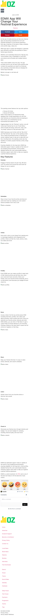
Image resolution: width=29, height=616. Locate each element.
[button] (7, 32)
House (3, 572)
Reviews (4, 558)
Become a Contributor (8, 537)
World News (5, 551)
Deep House (5, 590)
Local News (5, 548)
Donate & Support (7, 533)
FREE (19, 474)
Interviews (5, 561)
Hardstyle (4, 586)
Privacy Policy (6, 540)
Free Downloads (6, 564)
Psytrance (4, 597)
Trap (3, 607)
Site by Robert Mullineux (7, 614)
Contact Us (5, 543)
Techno (4, 603)
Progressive (5, 600)
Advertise (4, 530)
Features (15, 28)
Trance (4, 576)
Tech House (5, 594)
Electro (4, 569)
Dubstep (4, 582)
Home (3, 527)
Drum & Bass (5, 579)
